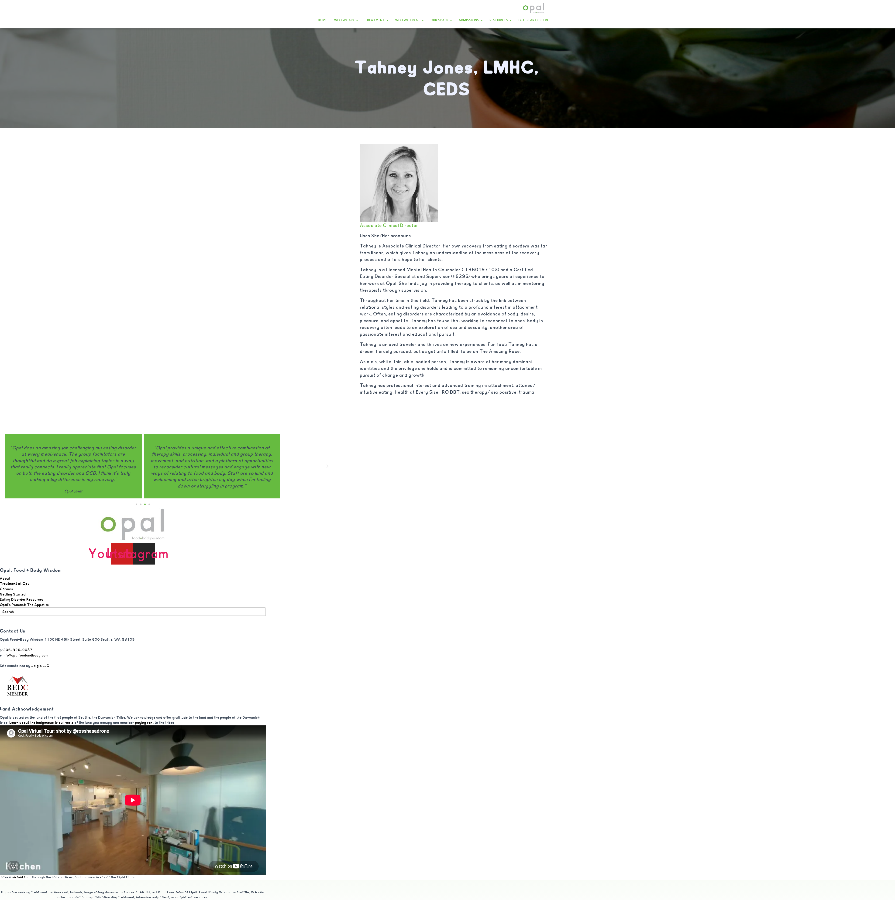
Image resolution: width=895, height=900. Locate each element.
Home (322, 20)
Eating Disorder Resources (22, 599)
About (5, 578)
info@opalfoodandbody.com (25, 655)
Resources (499, 20)
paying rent (145, 722)
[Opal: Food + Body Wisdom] (534, 8)
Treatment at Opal (15, 583)
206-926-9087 (17, 650)
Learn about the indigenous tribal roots (42, 722)
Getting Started (13, 594)
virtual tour (21, 877)
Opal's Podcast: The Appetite (24, 604)
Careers (6, 589)
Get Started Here (534, 20)
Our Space (440, 20)
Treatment (375, 20)
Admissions (469, 20)
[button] (357, 20)
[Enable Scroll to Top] (886, 891)
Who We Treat (408, 20)
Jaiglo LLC (40, 665)
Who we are (345, 20)
